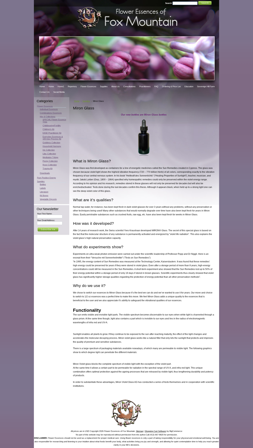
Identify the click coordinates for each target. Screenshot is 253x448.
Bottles (43, 184)
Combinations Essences (51, 113)
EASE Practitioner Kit (52, 133)
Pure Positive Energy (46, 178)
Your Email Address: (46, 220)
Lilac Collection (49, 154)
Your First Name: (44, 214)
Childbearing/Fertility (52, 125)
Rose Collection (50, 165)
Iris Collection (49, 150)
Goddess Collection (51, 142)
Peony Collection (50, 161)
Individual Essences (49, 109)
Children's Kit (48, 129)
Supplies (41, 181)
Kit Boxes (44, 195)
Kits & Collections (47, 117)
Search (168, 3)
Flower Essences (45, 106)
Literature (44, 192)
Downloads (45, 173)
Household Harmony (52, 146)
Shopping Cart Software (155, 431)
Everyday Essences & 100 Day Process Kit (53, 138)
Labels (43, 188)
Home (76, 101)
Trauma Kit (47, 168)
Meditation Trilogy (50, 157)
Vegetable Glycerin (48, 199)
